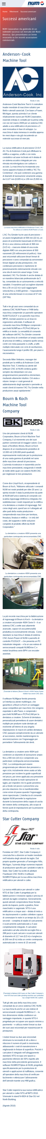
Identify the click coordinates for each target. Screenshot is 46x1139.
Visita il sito (35, 101)
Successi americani (28, 12)
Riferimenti (14, 12)
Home (5, 12)
